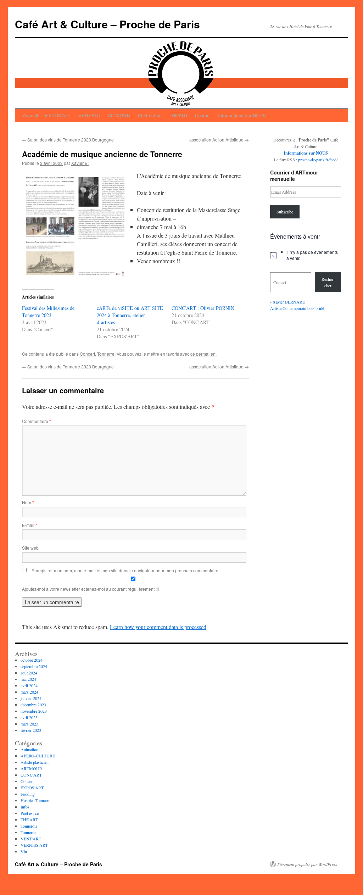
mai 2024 (28, 679)
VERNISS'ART (34, 845)
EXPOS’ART (58, 115)
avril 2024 (29, 685)
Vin (24, 851)
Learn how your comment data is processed (158, 626)
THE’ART (178, 115)
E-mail (29, 525)
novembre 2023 (34, 711)
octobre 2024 (32, 660)
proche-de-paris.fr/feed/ (317, 159)
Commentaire (36, 421)
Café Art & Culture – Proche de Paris (107, 24)
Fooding (28, 794)
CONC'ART (31, 775)
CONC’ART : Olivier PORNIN (203, 308)
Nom (28, 502)
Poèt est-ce (150, 115)
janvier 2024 (31, 698)
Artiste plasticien (35, 762)
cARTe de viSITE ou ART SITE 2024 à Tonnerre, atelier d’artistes (130, 315)
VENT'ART (31, 838)
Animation (29, 749)
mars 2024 (29, 692)
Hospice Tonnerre (35, 800)
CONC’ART (119, 115)
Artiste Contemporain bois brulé (297, 308)
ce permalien (203, 354)
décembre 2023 (33, 704)
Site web (30, 548)
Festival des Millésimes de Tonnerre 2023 (48, 311)
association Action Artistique (219, 140)
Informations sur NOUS (242, 115)
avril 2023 (29, 717)
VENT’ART (89, 115)
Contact (203, 115)
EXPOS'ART (32, 787)
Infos (25, 807)
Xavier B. (80, 163)
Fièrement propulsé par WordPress (307, 864)
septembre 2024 (34, 666)
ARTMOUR (31, 768)
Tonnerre (106, 354)
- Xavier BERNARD (288, 302)
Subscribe (285, 212)
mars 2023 (29, 724)
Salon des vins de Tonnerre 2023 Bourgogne (68, 140)
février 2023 (31, 730)
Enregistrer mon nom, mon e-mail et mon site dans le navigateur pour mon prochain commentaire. (125, 570)
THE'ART (29, 819)
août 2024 (29, 673)
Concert (87, 354)
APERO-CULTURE (38, 755)
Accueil (30, 115)
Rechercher (328, 282)
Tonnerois (29, 826)
